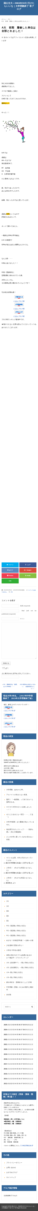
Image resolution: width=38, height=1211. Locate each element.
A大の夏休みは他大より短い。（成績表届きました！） (27, 686)
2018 (5, 1059)
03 (13, 1029)
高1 (7, 921)
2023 (5, 1034)
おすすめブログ (11, 1172)
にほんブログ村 (19, 301)
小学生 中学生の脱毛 (13, 950)
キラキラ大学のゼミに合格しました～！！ (19, 808)
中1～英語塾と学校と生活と (16, 935)
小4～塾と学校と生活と (14, 972)
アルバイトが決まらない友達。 (17, 794)
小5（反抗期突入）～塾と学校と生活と (20, 967)
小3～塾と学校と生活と (14, 977)
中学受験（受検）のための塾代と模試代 (19, 988)
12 (32, 1029)
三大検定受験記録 (25, 1145)
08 (24, 1034)
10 (28, 1029)
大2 (7, 906)
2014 (5, 1079)
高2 (7, 916)
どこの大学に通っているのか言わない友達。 (19, 838)
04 (15, 1029)
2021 (5, 1044)
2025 (5, 1025)
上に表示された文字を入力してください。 (17, 673)
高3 (7, 911)
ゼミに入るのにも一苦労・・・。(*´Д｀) (19, 816)
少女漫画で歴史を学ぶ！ (15, 945)
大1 (12, 592)
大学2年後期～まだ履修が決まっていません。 (20, 823)
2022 (5, 1039)
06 (19, 1039)
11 (30, 1029)
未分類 (8, 995)
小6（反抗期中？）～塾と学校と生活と (20, 963)
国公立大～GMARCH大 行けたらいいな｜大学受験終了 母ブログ (19, 6)
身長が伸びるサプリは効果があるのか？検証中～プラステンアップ (19, 956)
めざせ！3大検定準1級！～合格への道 (19, 940)
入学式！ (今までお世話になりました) (19, 869)
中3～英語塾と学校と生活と (16, 926)
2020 (5, 1049)
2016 (5, 1069)
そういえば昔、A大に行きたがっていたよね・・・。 (19, 859)
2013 (5, 1083)
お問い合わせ (11, 1167)
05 (17, 1029)
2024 (5, 1029)
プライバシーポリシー (14, 1163)
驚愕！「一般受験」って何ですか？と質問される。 (19, 801)
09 (26, 1029)
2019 (5, 1054)
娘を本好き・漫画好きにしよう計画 (19, 982)
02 (11, 1025)
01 (9, 1029)
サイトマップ (11, 1177)
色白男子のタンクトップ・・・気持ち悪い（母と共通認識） (19, 830)
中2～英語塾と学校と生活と (16, 930)
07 (21, 1029)
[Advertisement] (19, 63)
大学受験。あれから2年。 (15, 790)
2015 (5, 1074)
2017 (5, 1064)
